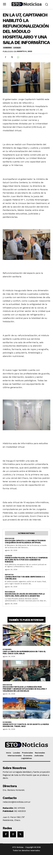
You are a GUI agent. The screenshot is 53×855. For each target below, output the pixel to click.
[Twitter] (11, 57)
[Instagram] (13, 834)
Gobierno (7, 48)
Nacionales (10, 592)
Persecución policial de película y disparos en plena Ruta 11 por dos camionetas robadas (26, 560)
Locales (17, 48)
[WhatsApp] (18, 57)
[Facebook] (5, 57)
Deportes (9, 575)
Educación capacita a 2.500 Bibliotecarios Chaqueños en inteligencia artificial (25, 542)
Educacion (9, 538)
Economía (7, 649)
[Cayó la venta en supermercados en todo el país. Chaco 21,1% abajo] (26, 635)
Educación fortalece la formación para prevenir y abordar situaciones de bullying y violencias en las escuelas (25, 689)
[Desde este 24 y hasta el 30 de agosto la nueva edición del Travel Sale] (26, 708)
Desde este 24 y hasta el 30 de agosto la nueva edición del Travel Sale (26, 725)
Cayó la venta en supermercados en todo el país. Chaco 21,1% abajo (24, 652)
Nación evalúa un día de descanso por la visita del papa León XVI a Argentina (25, 595)
